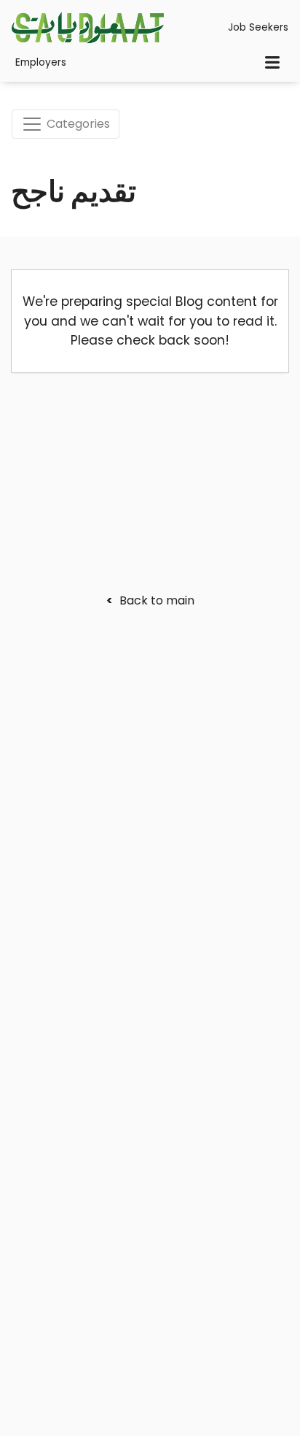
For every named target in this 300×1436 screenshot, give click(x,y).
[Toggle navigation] (272, 63)
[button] (253, 1389)
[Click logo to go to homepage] (88, 28)
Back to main (150, 600)
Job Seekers (258, 27)
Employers (40, 62)
